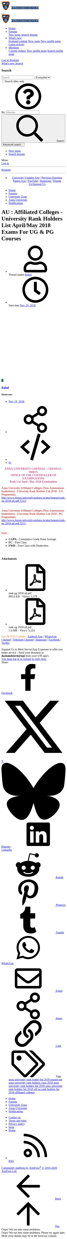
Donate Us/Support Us (45, 182)
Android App (35, 636)
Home (12, 28)
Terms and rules (17, 1120)
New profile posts (51, 41)
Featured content (18, 41)
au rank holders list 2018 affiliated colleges (34, 1091)
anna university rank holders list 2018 (34, 1084)
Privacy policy (17, 1123)
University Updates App (25, 177)
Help (11, 1127)
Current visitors (17, 50)
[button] (28, 108)
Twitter (5, 642)
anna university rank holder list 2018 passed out (35, 1079)
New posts (15, 34)
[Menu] (2, 13)
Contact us (15, 1117)
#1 (10, 462)
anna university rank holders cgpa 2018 (31, 1082)
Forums (13, 31)
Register (6, 169)
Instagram (45, 180)
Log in (5, 163)
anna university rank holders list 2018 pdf (36, 1087)
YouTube (33, 180)
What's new (15, 38)
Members (14, 47)
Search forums (29, 34)
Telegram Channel (23, 639)
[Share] (35, 431)
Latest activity (16, 44)
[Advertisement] (33, 343)
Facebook (54, 639)
